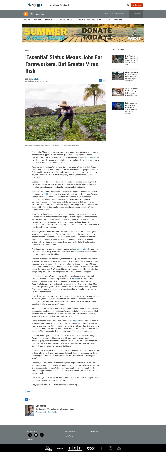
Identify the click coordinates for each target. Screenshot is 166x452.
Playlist (26, 20)
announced (75, 279)
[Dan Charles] (29, 410)
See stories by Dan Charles (47, 412)
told (46, 194)
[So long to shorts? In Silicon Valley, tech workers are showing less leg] (118, 92)
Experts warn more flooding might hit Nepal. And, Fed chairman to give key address (131, 76)
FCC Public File (94, 431)
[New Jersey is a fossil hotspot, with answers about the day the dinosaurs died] (118, 59)
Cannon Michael (83, 249)
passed (76, 321)
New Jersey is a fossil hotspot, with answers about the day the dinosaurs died (131, 60)
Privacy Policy (69, 436)
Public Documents (70, 431)
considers (95, 157)
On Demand (80, 20)
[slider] (34, 14)
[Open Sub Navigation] (31, 20)
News (27, 50)
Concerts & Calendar (66, 20)
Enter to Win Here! (94, 20)
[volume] (31, 14)
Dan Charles (35, 79)
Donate (138, 5)
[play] (25, 14)
